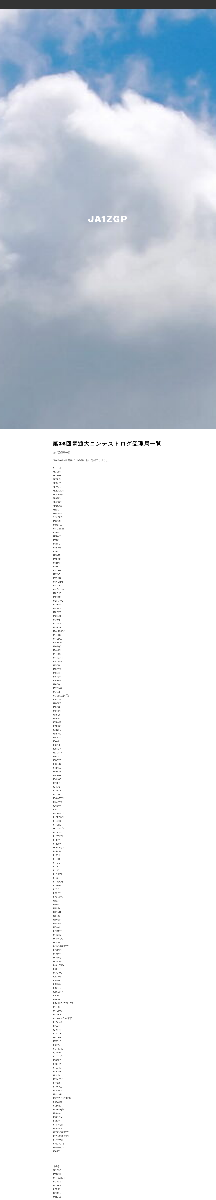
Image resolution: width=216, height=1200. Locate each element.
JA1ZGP (108, 218)
